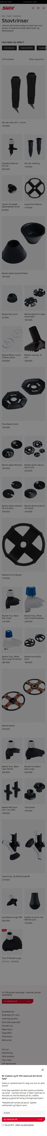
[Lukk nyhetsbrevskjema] (42, 1069)
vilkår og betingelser (24, 1125)
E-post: (7, 1113)
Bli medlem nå (10, 1119)
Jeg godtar (19, 1125)
